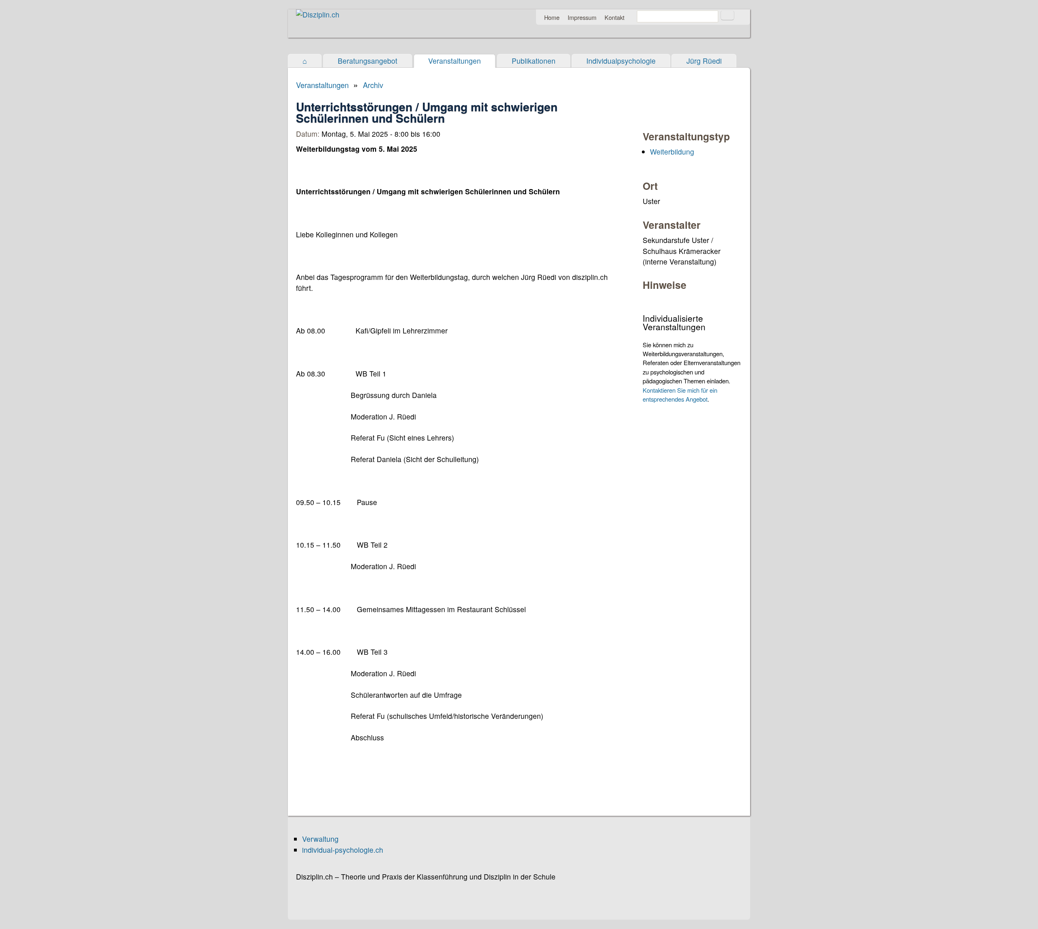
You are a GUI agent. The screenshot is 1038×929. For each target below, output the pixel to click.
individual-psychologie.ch (342, 850)
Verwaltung (320, 839)
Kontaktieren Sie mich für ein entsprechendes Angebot (680, 394)
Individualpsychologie (621, 61)
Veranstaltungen (454, 61)
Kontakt (614, 17)
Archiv (373, 85)
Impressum (582, 17)
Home (552, 17)
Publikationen (533, 61)
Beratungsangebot (367, 61)
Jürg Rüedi (704, 61)
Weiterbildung (672, 151)
